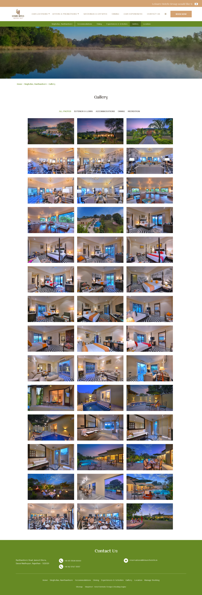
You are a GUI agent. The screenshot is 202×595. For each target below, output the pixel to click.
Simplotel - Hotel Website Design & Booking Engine (105, 587)
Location (146, 24)
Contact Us (153, 14)
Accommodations (84, 24)
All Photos (65, 111)
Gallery (135, 24)
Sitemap (79, 587)
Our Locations (40, 14)
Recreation (134, 111)
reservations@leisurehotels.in (143, 560)
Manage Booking (151, 580)
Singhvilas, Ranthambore (62, 24)
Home (19, 84)
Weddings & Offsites (95, 14)
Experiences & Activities (117, 24)
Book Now (181, 14)
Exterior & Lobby (83, 111)
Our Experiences (133, 14)
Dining (115, 14)
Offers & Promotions (64, 14)
